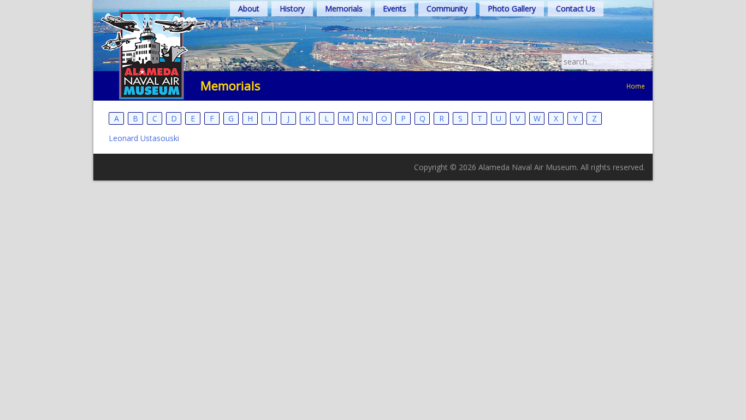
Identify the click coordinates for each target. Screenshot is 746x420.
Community (447, 8)
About (248, 8)
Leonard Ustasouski (144, 138)
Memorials (344, 8)
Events (394, 8)
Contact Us (575, 8)
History (292, 8)
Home (635, 85)
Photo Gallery (512, 8)
